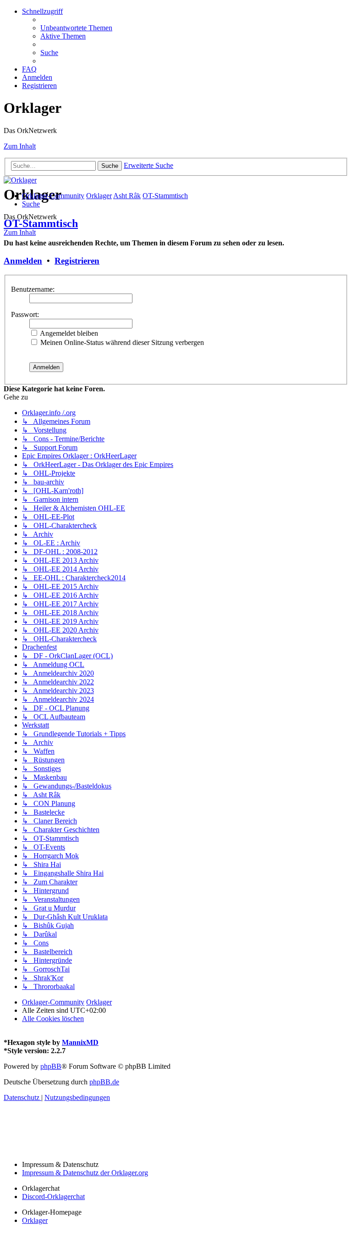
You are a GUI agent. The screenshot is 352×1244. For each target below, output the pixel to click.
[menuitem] (76, 28)
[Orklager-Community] (20, 180)
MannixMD (80, 1042)
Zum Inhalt (20, 146)
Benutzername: (33, 289)
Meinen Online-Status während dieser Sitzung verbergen (121, 342)
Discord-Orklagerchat (53, 1196)
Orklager (35, 1220)
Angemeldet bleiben (68, 333)
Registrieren (77, 261)
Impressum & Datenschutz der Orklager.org (85, 1173)
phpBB (50, 1066)
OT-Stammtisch (41, 223)
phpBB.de (104, 1082)
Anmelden (23, 261)
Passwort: (25, 314)
